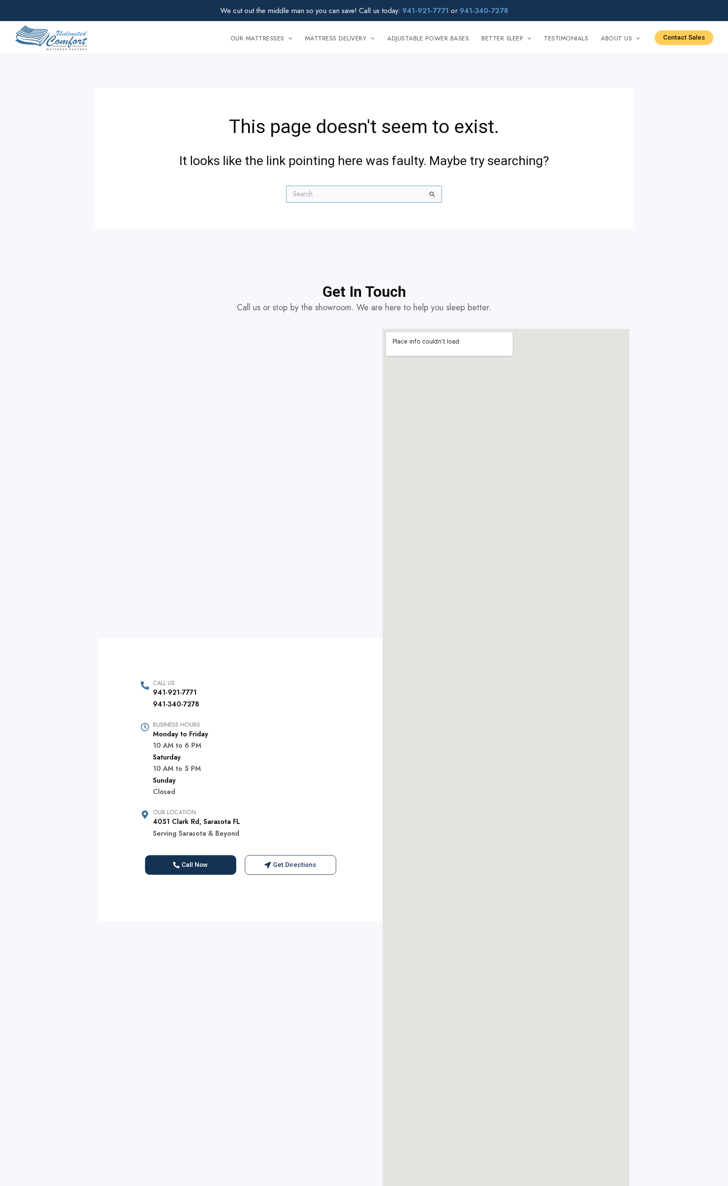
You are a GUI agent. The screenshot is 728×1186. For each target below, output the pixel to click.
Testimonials (566, 38)
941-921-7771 (175, 692)
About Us (616, 38)
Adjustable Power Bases (428, 38)
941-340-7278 (176, 704)
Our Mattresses (257, 38)
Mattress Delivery (336, 38)
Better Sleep (502, 38)
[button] (288, 38)
